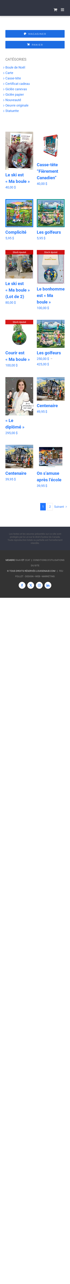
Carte (9, 73)
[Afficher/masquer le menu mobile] (63, 10)
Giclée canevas (16, 89)
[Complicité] (19, 213)
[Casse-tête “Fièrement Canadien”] (51, 146)
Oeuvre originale (17, 105)
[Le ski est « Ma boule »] (19, 151)
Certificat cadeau (17, 84)
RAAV (18, 560)
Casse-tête (13, 78)
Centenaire (47, 405)
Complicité (15, 232)
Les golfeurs (49, 232)
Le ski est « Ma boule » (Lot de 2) (17, 290)
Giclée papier (14, 94)
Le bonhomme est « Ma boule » (51, 295)
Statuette (12, 111)
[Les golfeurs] (51, 213)
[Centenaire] (51, 388)
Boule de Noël (15, 67)
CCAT (27, 560)
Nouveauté (13, 100)
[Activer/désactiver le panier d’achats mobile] (55, 10)
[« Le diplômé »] (19, 396)
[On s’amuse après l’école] (51, 456)
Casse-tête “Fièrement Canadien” (47, 171)
